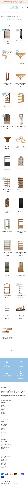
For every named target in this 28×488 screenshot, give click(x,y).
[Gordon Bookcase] (7, 182)
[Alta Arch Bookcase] (21, 161)
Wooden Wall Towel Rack (7, 84)
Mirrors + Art (4, 408)
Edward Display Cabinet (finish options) (7, 210)
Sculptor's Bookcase (7, 231)
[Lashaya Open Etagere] (21, 119)
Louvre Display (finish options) (7, 253)
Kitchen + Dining (5, 405)
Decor (2, 404)
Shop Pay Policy (5, 466)
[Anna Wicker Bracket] (7, 139)
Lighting (3, 409)
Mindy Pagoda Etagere (21, 295)
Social (2, 433)
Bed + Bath (3, 406)
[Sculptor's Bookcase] (7, 224)
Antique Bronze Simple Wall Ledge (21, 316)
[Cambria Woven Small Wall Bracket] (21, 55)
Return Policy (4, 460)
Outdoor (3, 413)
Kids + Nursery (4, 415)
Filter (21, 25)
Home (2, 16)
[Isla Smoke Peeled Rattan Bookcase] (7, 161)
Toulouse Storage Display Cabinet (7, 41)
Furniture (3, 402)
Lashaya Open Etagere (21, 126)
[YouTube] (5, 481)
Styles (22, 12)
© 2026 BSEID (4, 483)
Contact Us (3, 443)
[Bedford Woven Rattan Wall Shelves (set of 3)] (21, 139)
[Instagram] (7, 481)
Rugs (2, 412)
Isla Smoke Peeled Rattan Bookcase (7, 168)
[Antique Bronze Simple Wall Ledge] (21, 309)
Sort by (8, 25)
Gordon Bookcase (7, 189)
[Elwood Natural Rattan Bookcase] (21, 245)
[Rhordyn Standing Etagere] (7, 309)
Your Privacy (4, 462)
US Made (3, 431)
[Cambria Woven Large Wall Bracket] (21, 76)
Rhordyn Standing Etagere (7, 316)
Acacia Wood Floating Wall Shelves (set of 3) (7, 338)
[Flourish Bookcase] (21, 203)
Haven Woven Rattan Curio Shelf (21, 105)
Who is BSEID (4, 441)
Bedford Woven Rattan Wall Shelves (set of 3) (21, 147)
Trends (3, 427)
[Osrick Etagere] (21, 182)
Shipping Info (4, 459)
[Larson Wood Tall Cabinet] (7, 267)
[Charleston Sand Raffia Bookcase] (21, 224)
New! (2, 421)
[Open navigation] (2, 7)
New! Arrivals (17, 12)
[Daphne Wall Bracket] (7, 55)
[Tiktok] (9, 481)
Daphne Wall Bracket (7, 62)
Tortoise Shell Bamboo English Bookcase (7, 105)
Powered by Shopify (12, 483)
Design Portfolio (5, 447)
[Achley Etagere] (7, 288)
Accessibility (4, 463)
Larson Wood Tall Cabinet (7, 274)
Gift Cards (3, 450)
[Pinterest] (3, 481)
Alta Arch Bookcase (20, 168)
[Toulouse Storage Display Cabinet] (7, 33)
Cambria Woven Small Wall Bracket (21, 63)
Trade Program (5, 457)
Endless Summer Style (7, 12)
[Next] (25, 2)
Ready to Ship (4, 422)
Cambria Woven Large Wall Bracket (21, 84)
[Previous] (2, 2)
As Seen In (3, 425)
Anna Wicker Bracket (7, 146)
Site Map (3, 467)
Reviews (3, 448)
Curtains (3, 410)
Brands (3, 429)
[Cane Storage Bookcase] (7, 119)
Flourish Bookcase (21, 209)
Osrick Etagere (20, 189)
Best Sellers (4, 424)
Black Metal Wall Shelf (21, 40)
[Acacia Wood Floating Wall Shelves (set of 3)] (7, 330)
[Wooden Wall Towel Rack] (7, 76)
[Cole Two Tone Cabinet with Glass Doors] (21, 267)
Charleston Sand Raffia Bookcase (21, 232)
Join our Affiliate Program (7, 444)
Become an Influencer (6, 445)
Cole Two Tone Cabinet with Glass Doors (20, 274)
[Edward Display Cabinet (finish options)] (7, 203)
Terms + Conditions (5, 456)
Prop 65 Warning (5, 464)
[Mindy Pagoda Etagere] (21, 288)
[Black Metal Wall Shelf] (21, 33)
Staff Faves (3, 432)
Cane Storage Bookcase (7, 126)
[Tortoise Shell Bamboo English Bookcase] (7, 98)
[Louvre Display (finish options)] (7, 245)
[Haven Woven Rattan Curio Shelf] (21, 98)
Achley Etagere (7, 295)
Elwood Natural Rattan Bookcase (21, 253)
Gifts (2, 435)
